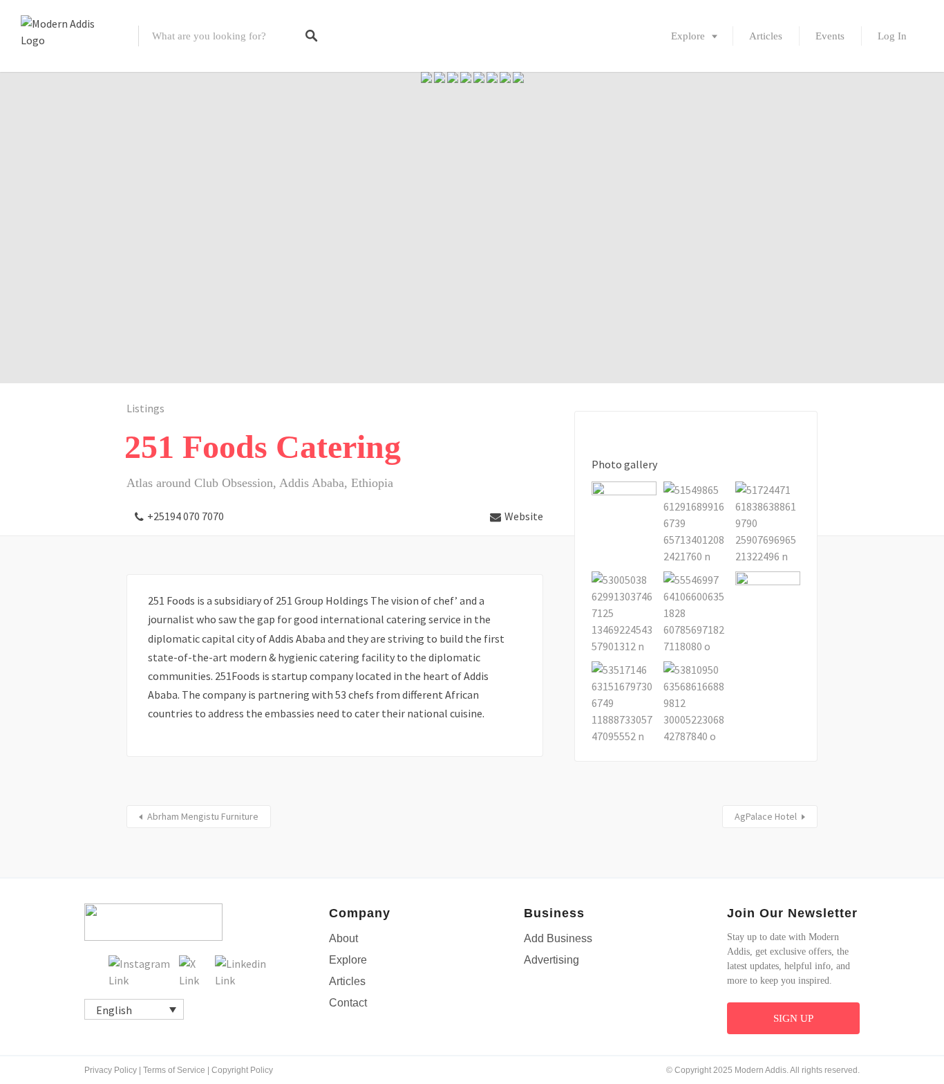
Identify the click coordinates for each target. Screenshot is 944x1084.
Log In (892, 36)
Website (523, 516)
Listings (145, 408)
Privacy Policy (110, 1070)
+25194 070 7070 (185, 516)
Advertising (551, 960)
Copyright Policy (242, 1070)
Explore (688, 36)
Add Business (558, 938)
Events (829, 36)
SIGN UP (793, 1018)
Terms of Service (174, 1070)
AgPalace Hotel (766, 816)
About (343, 938)
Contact (348, 1003)
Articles (765, 36)
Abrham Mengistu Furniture (202, 816)
